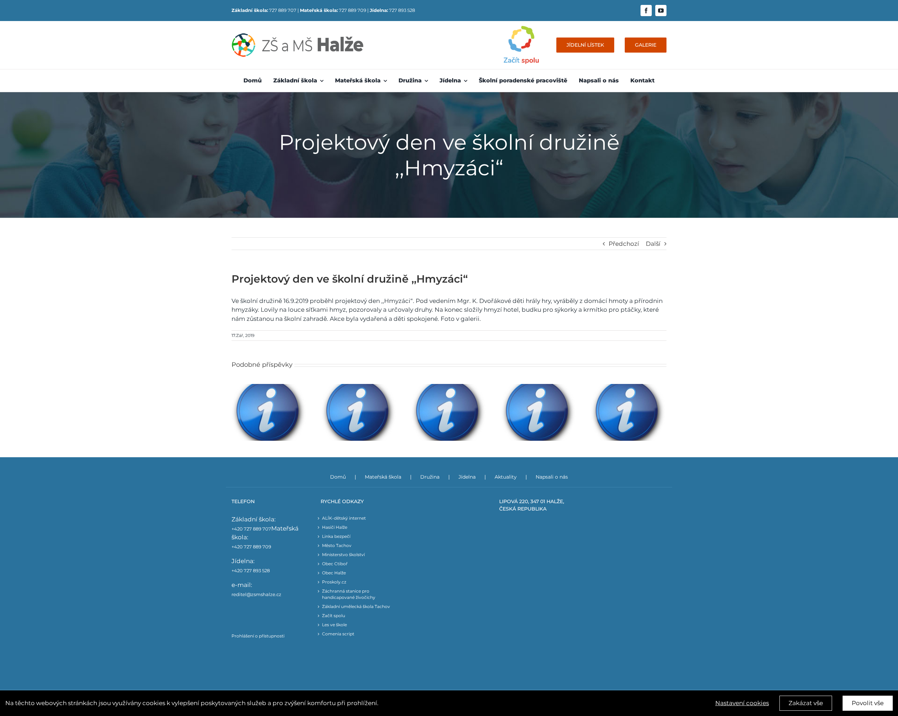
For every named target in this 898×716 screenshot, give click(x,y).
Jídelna (467, 477)
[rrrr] (521, 28)
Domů (338, 477)
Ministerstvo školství (343, 554)
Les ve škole (334, 624)
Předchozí (624, 243)
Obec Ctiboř (335, 563)
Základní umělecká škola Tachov (356, 606)
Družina (430, 477)
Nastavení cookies (742, 703)
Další (653, 243)
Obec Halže (334, 572)
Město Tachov (336, 545)
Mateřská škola (383, 477)
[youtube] (660, 10)
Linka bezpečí (336, 536)
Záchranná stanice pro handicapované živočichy (348, 594)
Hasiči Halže (334, 527)
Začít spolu (333, 615)
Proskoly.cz (334, 582)
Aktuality (506, 477)
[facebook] (646, 10)
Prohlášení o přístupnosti (258, 636)
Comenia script (338, 633)
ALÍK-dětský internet (344, 518)
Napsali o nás (552, 477)
